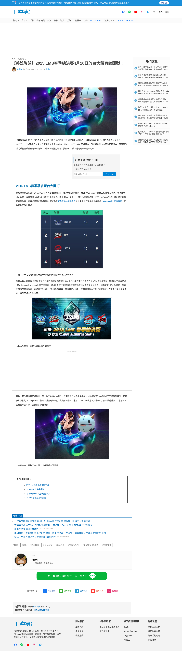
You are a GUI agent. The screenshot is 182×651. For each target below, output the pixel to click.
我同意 (164, 3)
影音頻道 (99, 591)
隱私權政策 (123, 3)
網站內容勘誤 (154, 627)
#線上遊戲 (34, 545)
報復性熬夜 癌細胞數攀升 (26, 529)
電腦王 (127, 640)
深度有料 (108, 20)
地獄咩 (19, 69)
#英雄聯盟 (60, 545)
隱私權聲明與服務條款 (109, 627)
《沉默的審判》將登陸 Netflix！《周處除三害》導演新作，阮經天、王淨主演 (52, 521)
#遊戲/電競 (106, 545)
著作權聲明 (104, 631)
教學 (56, 20)
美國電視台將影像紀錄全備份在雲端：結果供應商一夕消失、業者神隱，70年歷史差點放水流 (60, 533)
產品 (24, 20)
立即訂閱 (109, 174)
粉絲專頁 (51, 591)
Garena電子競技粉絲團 (36, 498)
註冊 (167, 12)
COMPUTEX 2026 (125, 20)
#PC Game (47, 545)
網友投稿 (152, 640)
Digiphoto (128, 635)
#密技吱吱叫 (73, 545)
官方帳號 (67, 591)
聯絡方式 (79, 635)
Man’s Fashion (130, 631)
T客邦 (126, 627)
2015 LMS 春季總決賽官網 (37, 485)
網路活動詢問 (154, 635)
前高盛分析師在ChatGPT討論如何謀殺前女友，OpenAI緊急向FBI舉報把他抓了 (53, 525)
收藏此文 (49, 69)
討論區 (78, 20)
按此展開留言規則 (41, 610)
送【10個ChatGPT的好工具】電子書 (67, 576)
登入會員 (36, 606)
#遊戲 (15, 545)
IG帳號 (115, 591)
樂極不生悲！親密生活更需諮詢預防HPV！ (35, 537)
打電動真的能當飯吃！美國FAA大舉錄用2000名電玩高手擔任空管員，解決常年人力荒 (153, 85)
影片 (62, 20)
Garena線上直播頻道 (112, 201)
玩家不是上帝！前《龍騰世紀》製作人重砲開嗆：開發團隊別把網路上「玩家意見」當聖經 (153, 117)
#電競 (24, 545)
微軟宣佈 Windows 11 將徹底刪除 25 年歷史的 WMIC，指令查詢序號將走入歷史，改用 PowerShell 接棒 (153, 93)
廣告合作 (79, 631)
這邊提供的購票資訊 (67, 201)
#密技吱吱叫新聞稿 (90, 545)
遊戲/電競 (41, 20)
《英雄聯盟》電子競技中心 (38, 494)
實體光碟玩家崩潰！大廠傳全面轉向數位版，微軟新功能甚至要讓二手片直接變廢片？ (153, 142)
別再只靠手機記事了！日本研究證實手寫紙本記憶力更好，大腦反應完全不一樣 (153, 69)
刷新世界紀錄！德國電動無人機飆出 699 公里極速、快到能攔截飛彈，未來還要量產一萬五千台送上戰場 (153, 77)
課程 (86, 20)
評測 (49, 20)
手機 (32, 20)
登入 (161, 12)
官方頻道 (83, 591)
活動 (69, 20)
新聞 (15, 20)
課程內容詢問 (154, 631)
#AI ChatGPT (96, 20)
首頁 (13, 59)
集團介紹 (79, 627)
